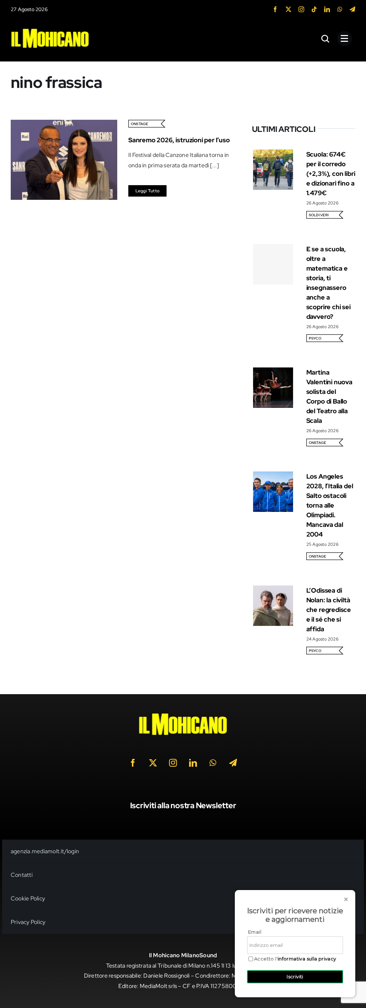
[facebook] (275, 9)
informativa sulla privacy (307, 959)
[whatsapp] (339, 9)
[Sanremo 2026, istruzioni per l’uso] (64, 124)
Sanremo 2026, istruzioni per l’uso (179, 140)
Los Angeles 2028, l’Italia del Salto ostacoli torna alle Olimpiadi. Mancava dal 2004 (329, 505)
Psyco (315, 338)
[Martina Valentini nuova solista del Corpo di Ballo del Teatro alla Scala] (273, 372)
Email (254, 932)
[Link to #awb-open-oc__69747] (344, 38)
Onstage (139, 124)
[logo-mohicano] (50, 30)
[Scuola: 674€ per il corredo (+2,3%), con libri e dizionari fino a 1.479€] (273, 154)
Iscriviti (295, 976)
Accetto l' (295, 959)
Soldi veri (318, 215)
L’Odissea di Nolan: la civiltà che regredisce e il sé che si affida (328, 609)
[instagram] (301, 9)
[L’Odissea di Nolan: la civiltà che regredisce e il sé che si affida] (273, 590)
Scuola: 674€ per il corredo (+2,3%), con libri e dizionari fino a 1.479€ (330, 173)
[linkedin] (327, 9)
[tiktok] (314, 9)
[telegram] (352, 9)
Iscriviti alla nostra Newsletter (183, 805)
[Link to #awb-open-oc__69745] (325, 38)
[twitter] (288, 9)
